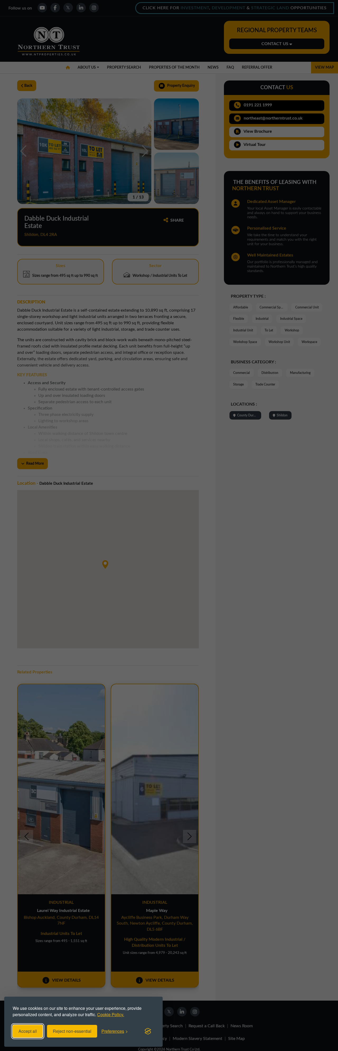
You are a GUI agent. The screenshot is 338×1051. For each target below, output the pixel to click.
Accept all (27, 1031)
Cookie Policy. (110, 1014)
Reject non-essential (72, 1031)
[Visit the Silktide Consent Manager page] (148, 1031)
